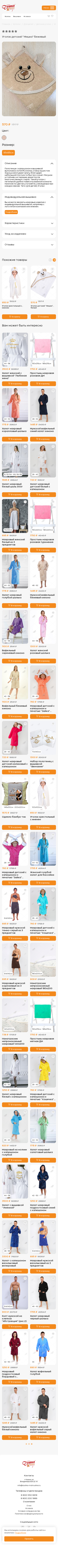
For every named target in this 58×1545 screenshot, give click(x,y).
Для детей (28, 24)
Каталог (17, 24)
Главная (6, 24)
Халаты (8, 16)
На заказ (27, 16)
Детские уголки (43, 24)
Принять (29, 1539)
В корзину (16, 317)
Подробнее (11, 212)
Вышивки (17, 16)
